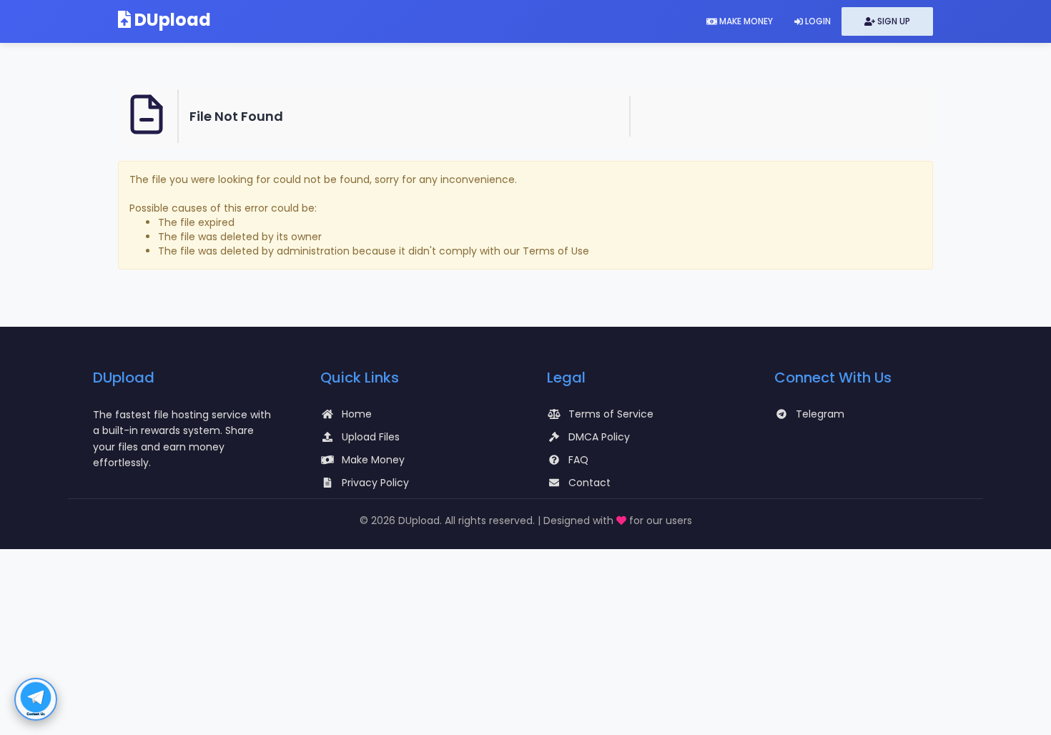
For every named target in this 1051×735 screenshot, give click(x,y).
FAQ (578, 460)
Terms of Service (610, 414)
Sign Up (892, 21)
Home (357, 414)
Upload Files (371, 437)
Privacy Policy (375, 482)
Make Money (745, 21)
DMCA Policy (599, 437)
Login (817, 21)
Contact (589, 482)
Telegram (820, 414)
